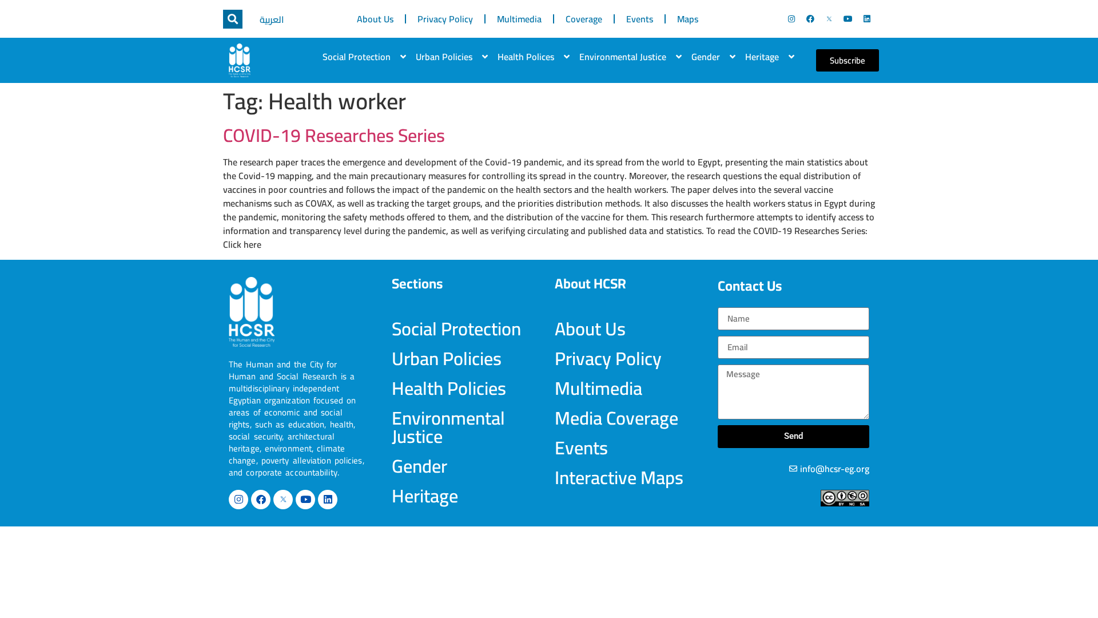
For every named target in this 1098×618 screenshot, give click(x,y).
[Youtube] (848, 19)
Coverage (584, 18)
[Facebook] (810, 19)
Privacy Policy (445, 18)
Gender (705, 56)
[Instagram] (791, 19)
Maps (687, 18)
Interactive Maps (619, 477)
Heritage (762, 56)
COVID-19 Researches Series (334, 135)
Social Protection (357, 56)
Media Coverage (616, 418)
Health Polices (526, 56)
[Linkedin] (867, 19)
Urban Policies (444, 56)
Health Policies (449, 388)
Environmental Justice (622, 56)
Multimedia (519, 18)
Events (639, 18)
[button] (233, 19)
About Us (375, 18)
